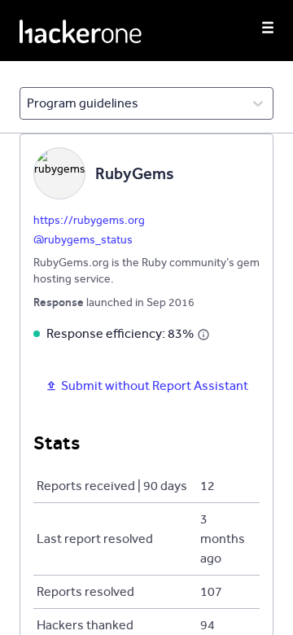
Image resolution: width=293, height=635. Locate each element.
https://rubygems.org (89, 220)
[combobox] (28, 103)
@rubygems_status (83, 240)
